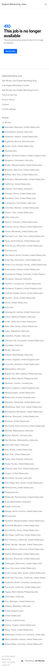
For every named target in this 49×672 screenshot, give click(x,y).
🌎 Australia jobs (9, 151)
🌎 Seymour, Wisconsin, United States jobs (21, 558)
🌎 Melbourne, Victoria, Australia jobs (18, 397)
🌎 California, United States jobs (16, 184)
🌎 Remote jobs (9, 516)
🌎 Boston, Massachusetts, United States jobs (22, 165)
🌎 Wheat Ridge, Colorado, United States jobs (22, 644)
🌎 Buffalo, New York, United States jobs (20, 174)
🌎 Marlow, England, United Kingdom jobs (20, 388)
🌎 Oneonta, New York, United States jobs (20, 468)
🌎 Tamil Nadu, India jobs (13, 596)
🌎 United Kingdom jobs (12, 611)
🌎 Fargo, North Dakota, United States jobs (21, 241)
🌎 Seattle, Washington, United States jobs (20, 554)
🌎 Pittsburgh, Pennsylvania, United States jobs (22, 497)
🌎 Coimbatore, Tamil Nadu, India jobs (19, 203)
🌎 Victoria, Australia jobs (13, 620)
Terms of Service (9, 95)
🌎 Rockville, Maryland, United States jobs (20, 525)
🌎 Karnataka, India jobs (12, 345)
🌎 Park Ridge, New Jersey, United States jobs (22, 483)
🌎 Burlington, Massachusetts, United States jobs (23, 179)
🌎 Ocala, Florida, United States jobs (18, 464)
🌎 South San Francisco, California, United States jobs (24, 577)
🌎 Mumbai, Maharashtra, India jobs (17, 430)
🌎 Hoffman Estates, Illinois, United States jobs (22, 293)
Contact (5, 104)
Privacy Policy (8, 99)
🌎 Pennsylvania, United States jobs (17, 487)
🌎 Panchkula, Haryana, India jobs (17, 478)
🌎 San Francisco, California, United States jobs (23, 540)
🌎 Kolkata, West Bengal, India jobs (17, 355)
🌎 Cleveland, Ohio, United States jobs (19, 198)
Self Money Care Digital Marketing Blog (19, 80)
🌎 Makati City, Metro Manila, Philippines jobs (22, 374)
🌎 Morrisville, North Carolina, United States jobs (23, 426)
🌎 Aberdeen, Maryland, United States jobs (21, 127)
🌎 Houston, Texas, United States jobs (18, 298)
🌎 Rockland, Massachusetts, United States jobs (23, 521)
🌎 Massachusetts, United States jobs (18, 392)
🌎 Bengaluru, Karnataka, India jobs (17, 160)
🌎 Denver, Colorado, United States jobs (19, 222)
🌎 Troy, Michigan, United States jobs (18, 601)
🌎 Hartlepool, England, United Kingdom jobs (22, 288)
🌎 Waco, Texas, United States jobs (17, 630)
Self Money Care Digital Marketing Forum (20, 90)
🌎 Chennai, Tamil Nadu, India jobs (17, 189)
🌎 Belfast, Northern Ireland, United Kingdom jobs (24, 155)
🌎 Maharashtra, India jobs (13, 369)
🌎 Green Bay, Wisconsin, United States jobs (21, 260)
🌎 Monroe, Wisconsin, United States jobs (20, 416)
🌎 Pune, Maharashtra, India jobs (16, 502)
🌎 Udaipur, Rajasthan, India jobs (16, 606)
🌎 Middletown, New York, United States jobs (22, 407)
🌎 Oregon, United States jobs (15, 473)
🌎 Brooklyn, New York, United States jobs (20, 170)
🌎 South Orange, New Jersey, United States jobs (23, 573)
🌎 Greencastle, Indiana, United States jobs (21, 269)
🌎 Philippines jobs (10, 492)
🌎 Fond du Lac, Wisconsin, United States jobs (22, 245)
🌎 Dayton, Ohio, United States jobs (17, 212)
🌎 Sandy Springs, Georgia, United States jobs (22, 544)
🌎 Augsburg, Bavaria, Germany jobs (18, 141)
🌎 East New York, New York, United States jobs (23, 236)
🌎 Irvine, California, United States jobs (19, 321)
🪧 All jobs (6, 122)
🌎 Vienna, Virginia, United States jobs (19, 625)
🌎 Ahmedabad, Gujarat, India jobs (17, 132)
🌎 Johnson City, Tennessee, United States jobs (23, 340)
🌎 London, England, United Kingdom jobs (20, 359)
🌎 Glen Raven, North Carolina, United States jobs (24, 255)
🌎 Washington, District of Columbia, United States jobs (24, 634)
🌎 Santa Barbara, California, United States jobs (23, 549)
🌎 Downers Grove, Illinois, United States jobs (22, 227)
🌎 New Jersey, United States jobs (17, 449)
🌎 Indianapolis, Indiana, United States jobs (21, 312)
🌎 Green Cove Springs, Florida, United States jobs (24, 264)
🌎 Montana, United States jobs (15, 421)
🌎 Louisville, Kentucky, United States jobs (20, 364)
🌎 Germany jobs (9, 250)
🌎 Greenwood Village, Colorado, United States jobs (24, 274)
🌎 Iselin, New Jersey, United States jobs (20, 326)
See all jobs (10, 51)
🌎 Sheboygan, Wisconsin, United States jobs (22, 563)
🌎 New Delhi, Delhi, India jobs (15, 445)
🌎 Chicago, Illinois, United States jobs (19, 193)
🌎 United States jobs (11, 615)
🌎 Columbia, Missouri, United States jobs (20, 208)
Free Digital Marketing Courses (15, 85)
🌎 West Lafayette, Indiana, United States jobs (22, 639)
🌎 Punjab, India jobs (11, 506)
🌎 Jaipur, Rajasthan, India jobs (15, 331)
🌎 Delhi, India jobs (10, 217)
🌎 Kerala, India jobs (11, 350)
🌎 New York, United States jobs (16, 454)
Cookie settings (9, 109)
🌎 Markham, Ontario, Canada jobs (17, 383)
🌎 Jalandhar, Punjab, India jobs (16, 336)
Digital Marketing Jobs (14, 4)
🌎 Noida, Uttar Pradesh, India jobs (17, 459)
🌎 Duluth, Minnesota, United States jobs (20, 231)
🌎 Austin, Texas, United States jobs (17, 146)
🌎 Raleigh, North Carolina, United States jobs (22, 511)
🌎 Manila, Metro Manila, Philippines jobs (20, 378)
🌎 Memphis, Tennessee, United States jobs (21, 402)
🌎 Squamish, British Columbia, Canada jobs (21, 582)
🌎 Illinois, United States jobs (14, 302)
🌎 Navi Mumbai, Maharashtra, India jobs (20, 440)
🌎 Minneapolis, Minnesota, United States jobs (22, 411)
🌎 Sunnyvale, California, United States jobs (21, 587)
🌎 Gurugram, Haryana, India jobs (17, 279)
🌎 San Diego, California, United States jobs (21, 535)
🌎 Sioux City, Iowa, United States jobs (19, 568)
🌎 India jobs (7, 307)
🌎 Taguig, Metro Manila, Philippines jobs (20, 592)
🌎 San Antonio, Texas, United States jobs (20, 530)
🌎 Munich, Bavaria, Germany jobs (17, 435)
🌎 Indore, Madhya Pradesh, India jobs (19, 317)
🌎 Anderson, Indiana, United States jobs (20, 136)
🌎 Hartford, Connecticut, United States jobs (21, 283)
